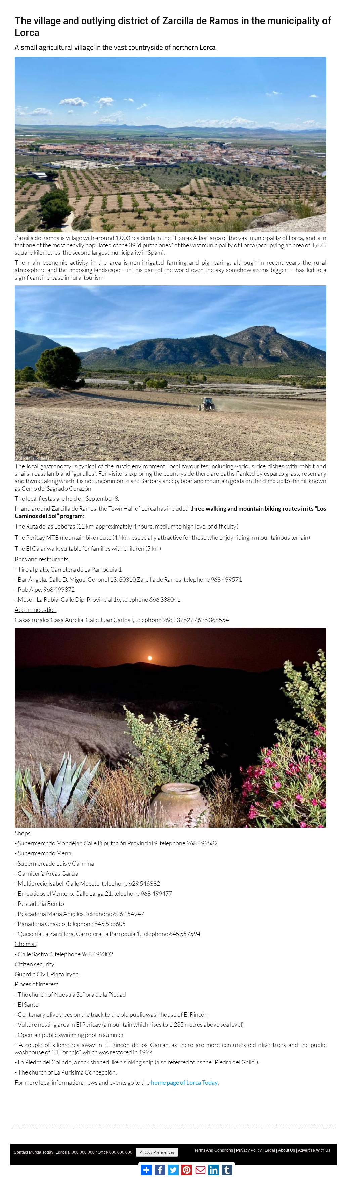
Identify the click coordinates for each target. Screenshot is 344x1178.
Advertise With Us (314, 1150)
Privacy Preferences (156, 1152)
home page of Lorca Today (184, 1082)
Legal (270, 1150)
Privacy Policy (249, 1150)
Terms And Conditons (213, 1150)
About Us (286, 1150)
